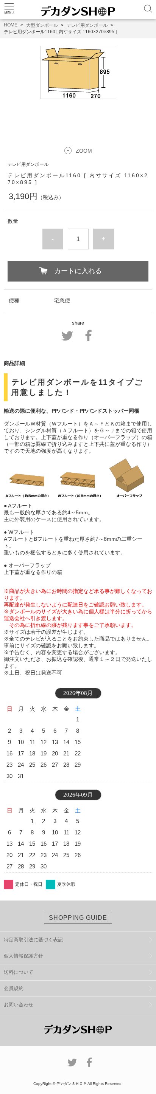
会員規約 (13, 988)
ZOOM (84, 151)
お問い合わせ (18, 1004)
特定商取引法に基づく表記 (33, 939)
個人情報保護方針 (23, 956)
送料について (18, 972)
